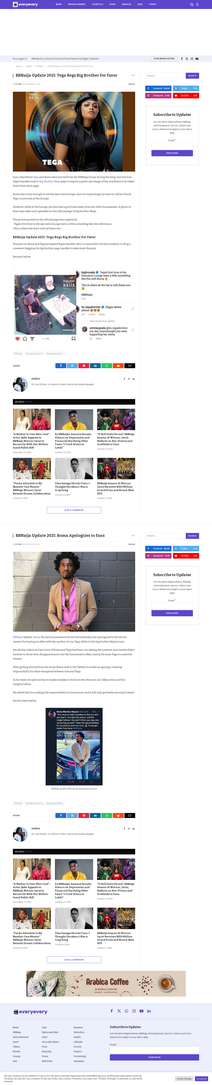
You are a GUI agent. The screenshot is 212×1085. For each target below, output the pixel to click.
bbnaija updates (55, 353)
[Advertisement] (106, 32)
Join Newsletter (164, 59)
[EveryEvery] (25, 4)
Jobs (139, 4)
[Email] (5, 221)
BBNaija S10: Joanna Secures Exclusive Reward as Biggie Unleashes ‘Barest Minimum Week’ (66, 58)
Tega (36, 177)
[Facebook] (5, 185)
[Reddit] (5, 206)
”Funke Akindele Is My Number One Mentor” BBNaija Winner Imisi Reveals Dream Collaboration (32, 488)
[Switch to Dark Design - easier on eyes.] (197, 4)
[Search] (192, 4)
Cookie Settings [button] (184, 1079)
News (59, 4)
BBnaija (18, 353)
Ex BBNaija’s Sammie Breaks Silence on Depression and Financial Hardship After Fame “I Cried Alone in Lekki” (73, 441)
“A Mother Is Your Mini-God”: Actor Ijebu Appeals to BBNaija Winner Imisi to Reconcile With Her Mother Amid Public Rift (31, 441)
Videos (152, 4)
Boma (36, 637)
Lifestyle (97, 4)
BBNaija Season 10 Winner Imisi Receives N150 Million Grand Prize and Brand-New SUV (115, 488)
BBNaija (126, 4)
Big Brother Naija (49, 181)
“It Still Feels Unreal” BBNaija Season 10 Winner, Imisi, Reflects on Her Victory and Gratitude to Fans (115, 439)
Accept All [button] (201, 1079)
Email (172, 140)
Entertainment (77, 4)
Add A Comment (74, 510)
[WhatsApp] (5, 214)
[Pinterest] (5, 199)
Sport (112, 4)
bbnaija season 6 (34, 353)
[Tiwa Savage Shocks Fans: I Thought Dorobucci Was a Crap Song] (74, 468)
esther (18, 84)
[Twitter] (5, 192)
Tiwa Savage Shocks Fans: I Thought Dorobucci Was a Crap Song (72, 487)
